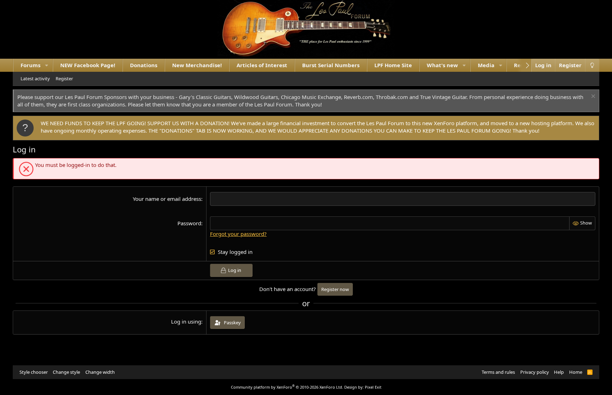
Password (189, 223)
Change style (66, 372)
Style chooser (33, 372)
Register (64, 78)
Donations (143, 65)
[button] (46, 65)
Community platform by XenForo (287, 387)
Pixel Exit (373, 387)
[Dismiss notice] (592, 97)
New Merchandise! (197, 65)
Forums (30, 65)
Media (486, 65)
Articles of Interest (262, 65)
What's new (442, 65)
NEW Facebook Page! (87, 65)
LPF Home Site (393, 65)
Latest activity (35, 78)
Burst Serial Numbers (330, 65)
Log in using (186, 321)
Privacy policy (534, 372)
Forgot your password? (238, 233)
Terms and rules (498, 372)
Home (575, 372)
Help (559, 372)
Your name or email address (167, 198)
